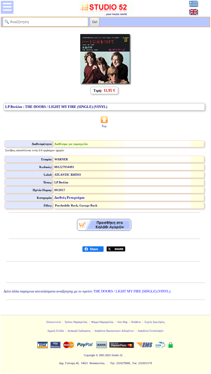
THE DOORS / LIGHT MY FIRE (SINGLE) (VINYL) (131, 291)
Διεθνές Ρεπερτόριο (69, 198)
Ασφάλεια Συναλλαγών (151, 330)
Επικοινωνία (53, 321)
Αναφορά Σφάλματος (79, 330)
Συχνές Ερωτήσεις (155, 321)
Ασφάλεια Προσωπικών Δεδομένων (114, 330)
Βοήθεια (136, 321)
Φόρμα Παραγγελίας (102, 321)
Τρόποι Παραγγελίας (76, 321)
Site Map (122, 321)
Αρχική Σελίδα (55, 330)
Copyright (89, 355)
